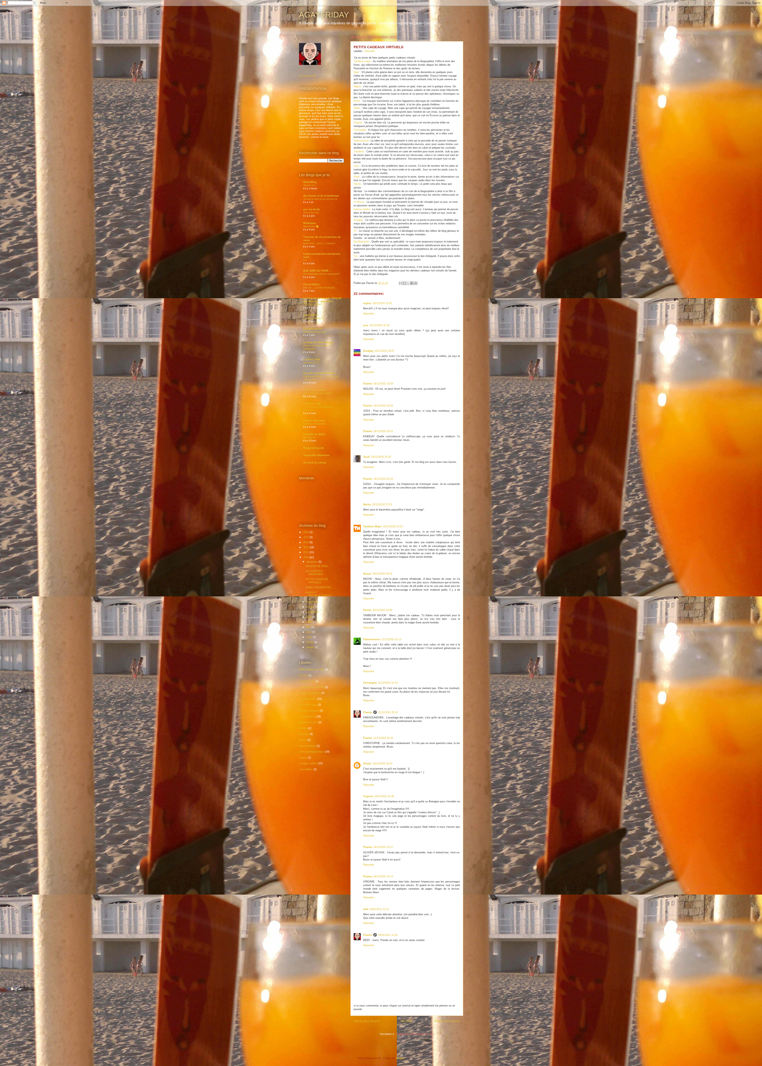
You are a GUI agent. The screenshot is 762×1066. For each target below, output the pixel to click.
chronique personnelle (311, 687)
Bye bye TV (309, 437)
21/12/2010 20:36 (383, 737)
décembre (312, 561)
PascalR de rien (312, 328)
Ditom (357, 100)
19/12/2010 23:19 (382, 504)
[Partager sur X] (408, 283)
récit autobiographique (311, 751)
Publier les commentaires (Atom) (415, 1033)
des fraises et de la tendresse (321, 195)
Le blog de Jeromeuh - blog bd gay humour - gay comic (322, 300)
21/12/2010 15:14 (388, 682)
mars (309, 636)
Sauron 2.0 (309, 185)
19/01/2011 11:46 (387, 934)
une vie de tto (311, 209)
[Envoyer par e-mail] (401, 283)
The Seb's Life (312, 403)
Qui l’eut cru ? (310, 362)
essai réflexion (307, 716)
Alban (357, 108)
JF (355, 230)
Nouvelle (370, 51)
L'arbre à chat (311, 359)
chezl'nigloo (310, 314)
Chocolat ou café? (314, 389)
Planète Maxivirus (314, 420)
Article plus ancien (447, 1021)
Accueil (406, 1021)
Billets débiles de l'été (311, 669)
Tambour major (362, 61)
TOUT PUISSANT (312, 304)
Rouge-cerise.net (313, 447)
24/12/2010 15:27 (383, 847)
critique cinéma (308, 698)
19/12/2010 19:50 (383, 383)
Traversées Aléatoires (316, 455)
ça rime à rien (307, 681)
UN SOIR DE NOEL (316, 566)
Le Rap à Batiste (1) (314, 318)
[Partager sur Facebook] (412, 283)
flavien (367, 573)
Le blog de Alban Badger (318, 342)
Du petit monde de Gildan (319, 373)
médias (303, 728)
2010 (306, 557)
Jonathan (359, 151)
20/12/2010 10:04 (382, 609)
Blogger (400, 1058)
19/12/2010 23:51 (393, 526)
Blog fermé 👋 (310, 226)
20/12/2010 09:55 (382, 573)
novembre (312, 601)
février (310, 642)
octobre (311, 606)
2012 (306, 547)
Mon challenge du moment (317, 393)
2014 (306, 537)
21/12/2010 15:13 (391, 639)
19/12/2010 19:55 (383, 405)
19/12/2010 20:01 (383, 431)
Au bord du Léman (314, 462)
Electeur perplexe (309, 710)
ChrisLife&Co (311, 284)
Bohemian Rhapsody (314, 332)
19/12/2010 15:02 (382, 303)
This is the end (311, 212)
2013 (306, 542)
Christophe (360, 129)
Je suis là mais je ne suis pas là (320, 199)
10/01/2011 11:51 (379, 909)
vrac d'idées (306, 769)
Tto (355, 256)
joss (365, 325)
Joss (356, 165)
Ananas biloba (362, 209)
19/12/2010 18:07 (384, 350)
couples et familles (310, 692)
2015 (306, 532)
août (309, 616)
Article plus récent (366, 1021)
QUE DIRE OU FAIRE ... (317, 270)
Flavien (367, 383)
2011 (306, 552)
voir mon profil (307, 75)
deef (365, 909)
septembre (312, 611)
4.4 (305, 260)
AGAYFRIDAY (324, 14)
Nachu (357, 183)
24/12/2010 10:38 (384, 796)
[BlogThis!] (404, 283)
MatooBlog (310, 182)
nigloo (367, 303)
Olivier (367, 763)
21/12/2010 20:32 (388, 712)
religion (303, 757)
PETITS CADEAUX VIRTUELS (316, 581)
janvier (310, 647)
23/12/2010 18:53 (382, 763)
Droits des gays (308, 704)
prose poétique (307, 745)
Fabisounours (361, 140)
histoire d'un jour (308, 722)
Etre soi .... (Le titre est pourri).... (320, 287)
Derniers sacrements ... (315, 423)
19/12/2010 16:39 (379, 325)
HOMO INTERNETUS (318, 587)
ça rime (303, 675)
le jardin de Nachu (314, 434)
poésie (303, 739)
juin (308, 627)
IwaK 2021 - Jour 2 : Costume (319, 243)
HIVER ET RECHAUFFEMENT (318, 594)
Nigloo (357, 86)
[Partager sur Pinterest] (416, 283)
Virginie (358, 122)
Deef (357, 72)
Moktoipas (309, 223)
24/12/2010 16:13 (383, 876)
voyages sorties (308, 763)
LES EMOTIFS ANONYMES (314, 573)
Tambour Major (372, 526)
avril (309, 632)
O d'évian (359, 201)
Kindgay (358, 219)
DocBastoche (361, 241)
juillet (309, 621)
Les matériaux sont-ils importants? (321, 274)
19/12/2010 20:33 (383, 478)
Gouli (357, 176)
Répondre (368, 313)
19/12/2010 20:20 (381, 456)
